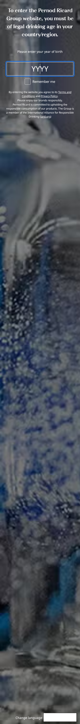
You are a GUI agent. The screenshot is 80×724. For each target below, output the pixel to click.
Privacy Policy (49, 96)
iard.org (45, 116)
